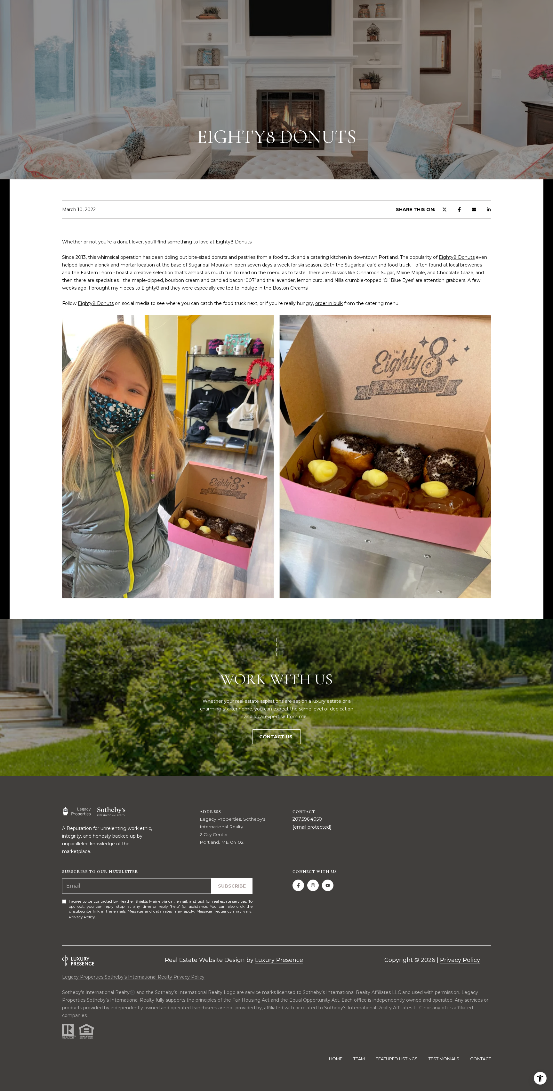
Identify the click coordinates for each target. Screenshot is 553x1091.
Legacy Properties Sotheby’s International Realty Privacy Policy (133, 977)
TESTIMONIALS (444, 1058)
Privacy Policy (82, 917)
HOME (335, 1058)
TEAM (359, 1058)
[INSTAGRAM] (313, 885)
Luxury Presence (279, 960)
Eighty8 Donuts (234, 242)
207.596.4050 (307, 819)
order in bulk (329, 303)
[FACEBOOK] (298, 885)
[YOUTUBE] (327, 885)
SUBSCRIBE (232, 886)
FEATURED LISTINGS (397, 1058)
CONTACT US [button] (276, 737)
